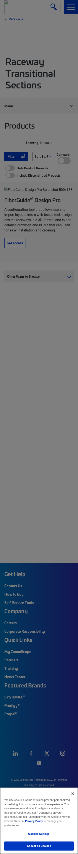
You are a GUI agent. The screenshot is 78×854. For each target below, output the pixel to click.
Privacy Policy (34, 821)
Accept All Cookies (39, 846)
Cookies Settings (39, 834)
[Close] (73, 793)
